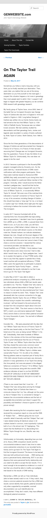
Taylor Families (24, 45)
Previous (8, 57)
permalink (7, 505)
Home (6, 40)
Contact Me (30, 40)
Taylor (22, 502)
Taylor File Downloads (11, 50)
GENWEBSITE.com (17, 14)
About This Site (17, 40)
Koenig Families (9, 45)
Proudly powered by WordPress (23, 513)
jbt (28, 502)
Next (40, 57)
